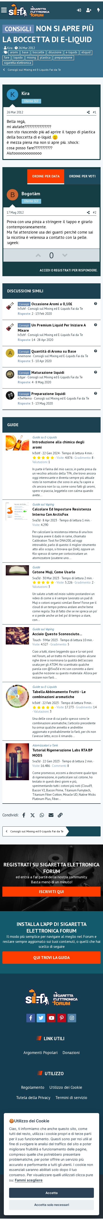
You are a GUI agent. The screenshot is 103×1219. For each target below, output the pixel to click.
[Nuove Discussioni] (98, 10)
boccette (38, 52)
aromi (14, 52)
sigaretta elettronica (17, 63)
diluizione (55, 52)
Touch (36, 640)
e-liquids (71, 52)
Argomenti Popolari (40, 1052)
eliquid (86, 52)
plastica (45, 57)
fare (6, 57)
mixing (31, 57)
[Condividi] (95, 437)
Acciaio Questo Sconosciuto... (57, 633)
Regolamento (32, 1087)
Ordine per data (45, 176)
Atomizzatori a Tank (45, 745)
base (25, 52)
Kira (9, 48)
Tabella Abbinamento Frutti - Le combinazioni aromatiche (59, 694)
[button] (4, 10)
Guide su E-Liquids (44, 437)
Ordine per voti (82, 176)
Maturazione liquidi (47, 372)
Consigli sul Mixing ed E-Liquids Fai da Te (55, 309)
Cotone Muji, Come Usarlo (53, 572)
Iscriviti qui (51, 891)
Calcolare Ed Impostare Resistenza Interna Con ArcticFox (61, 512)
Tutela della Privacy (33, 1097)
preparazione (63, 57)
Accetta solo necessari (51, 1205)
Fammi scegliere (29, 1180)
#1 (94, 112)
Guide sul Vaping (43, 504)
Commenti (59, 766)
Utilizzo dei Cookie (65, 1087)
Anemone (24, 356)
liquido (18, 57)
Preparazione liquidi (48, 393)
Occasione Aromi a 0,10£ (51, 303)
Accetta (52, 1193)
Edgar (21, 377)
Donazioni (71, 1052)
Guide (12, 424)
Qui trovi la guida (51, 957)
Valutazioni (39, 462)
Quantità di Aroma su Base (53, 351)
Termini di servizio (71, 1097)
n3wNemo (25, 398)
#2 (94, 212)
